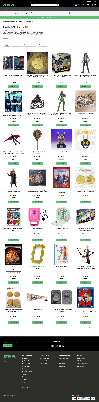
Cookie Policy (62, 363)
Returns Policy (27, 360)
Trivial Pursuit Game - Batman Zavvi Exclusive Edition (61, 76)
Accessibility (62, 366)
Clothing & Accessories (82, 363)
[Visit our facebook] (52, 346)
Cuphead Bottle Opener (85, 151)
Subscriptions (80, 366)
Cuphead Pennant (37, 309)
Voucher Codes (44, 360)
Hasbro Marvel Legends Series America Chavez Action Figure (85, 76)
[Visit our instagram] (60, 346)
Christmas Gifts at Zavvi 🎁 (16, 21)
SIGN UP (8, 345)
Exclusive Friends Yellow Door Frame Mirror (37, 267)
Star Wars (24, 379)
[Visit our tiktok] (63, 346)
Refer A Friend (43, 363)
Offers (8, 21)
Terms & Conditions (63, 358)
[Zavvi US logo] (8, 5)
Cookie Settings (28, 371)
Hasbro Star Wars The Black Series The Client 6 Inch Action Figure (14, 190)
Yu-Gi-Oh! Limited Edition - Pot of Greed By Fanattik (61, 310)
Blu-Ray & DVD (81, 358)
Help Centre (27, 366)
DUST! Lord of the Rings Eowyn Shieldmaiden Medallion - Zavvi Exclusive (37, 190)
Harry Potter (25, 387)
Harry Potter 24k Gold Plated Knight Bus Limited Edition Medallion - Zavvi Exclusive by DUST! (37, 76)
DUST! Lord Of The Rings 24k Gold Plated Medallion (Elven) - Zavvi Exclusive (85, 190)
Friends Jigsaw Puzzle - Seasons (85, 113)
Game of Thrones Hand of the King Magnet (37, 152)
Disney (23, 382)
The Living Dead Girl (13, 269)
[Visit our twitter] (56, 346)
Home (4, 21)
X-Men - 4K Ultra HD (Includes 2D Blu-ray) (13, 115)
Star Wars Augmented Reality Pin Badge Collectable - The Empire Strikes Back (37, 114)
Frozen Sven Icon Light (61, 151)
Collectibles (80, 360)
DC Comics (24, 384)
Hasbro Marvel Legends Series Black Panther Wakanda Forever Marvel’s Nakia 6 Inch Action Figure (61, 114)
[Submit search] (57, 5)
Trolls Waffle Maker (37, 228)
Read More (5, 38)
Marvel (23, 376)
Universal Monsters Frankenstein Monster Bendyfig (13, 76)
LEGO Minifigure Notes (61, 266)
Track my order (27, 369)
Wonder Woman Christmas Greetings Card (13, 229)
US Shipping (27, 363)
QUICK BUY (14, 86)
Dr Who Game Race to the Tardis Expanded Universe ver (85, 229)
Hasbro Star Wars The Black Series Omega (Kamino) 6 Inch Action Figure (85, 267)
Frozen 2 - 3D (61, 192)
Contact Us (26, 358)
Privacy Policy (62, 360)
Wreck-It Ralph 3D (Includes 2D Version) (85, 311)
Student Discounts (44, 358)
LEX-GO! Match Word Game (61, 228)
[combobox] (45, 5)
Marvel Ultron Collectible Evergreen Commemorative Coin (14, 310)
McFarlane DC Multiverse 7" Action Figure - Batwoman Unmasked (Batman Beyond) (13, 152)
